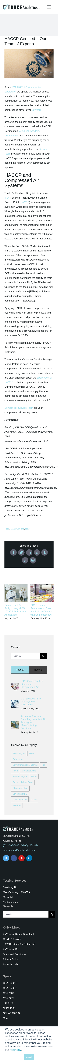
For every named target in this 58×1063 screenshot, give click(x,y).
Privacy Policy (15, 1049)
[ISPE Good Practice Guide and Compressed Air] (15, 684)
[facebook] (14, 858)
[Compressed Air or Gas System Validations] (15, 702)
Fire (43, 765)
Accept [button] (29, 1057)
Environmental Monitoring (25, 765)
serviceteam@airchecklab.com (19, 850)
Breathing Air (19, 753)
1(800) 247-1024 (30, 845)
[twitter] (6, 858)
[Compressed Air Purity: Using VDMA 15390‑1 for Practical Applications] (16, 585)
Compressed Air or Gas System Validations (31, 701)
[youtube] (21, 858)
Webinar (17, 805)
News (27, 529)
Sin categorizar (20, 794)
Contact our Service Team (18, 407)
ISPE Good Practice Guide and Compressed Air (32, 684)
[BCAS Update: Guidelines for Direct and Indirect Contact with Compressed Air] (42, 585)
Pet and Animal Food (23, 782)
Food (6, 529)
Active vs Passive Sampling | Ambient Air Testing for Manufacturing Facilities (33, 722)
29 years (36, 110)
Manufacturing (17, 529)
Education (17, 759)
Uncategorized (20, 799)
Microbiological (20, 776)
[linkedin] (29, 858)
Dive (31, 753)
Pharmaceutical (20, 788)
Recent (38, 669)
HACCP (25, 202)
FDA (7, 197)
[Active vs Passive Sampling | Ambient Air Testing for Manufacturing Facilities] (15, 723)
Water (34, 799)
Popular (20, 669)
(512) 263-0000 (11, 845)
